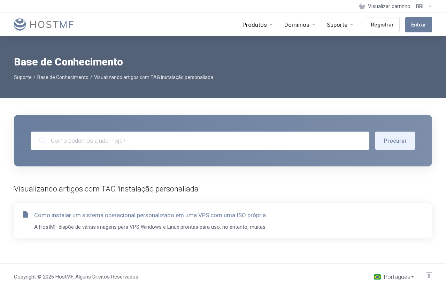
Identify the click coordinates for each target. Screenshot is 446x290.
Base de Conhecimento (63, 77)
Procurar (395, 140)
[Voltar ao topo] (429, 275)
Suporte (23, 77)
